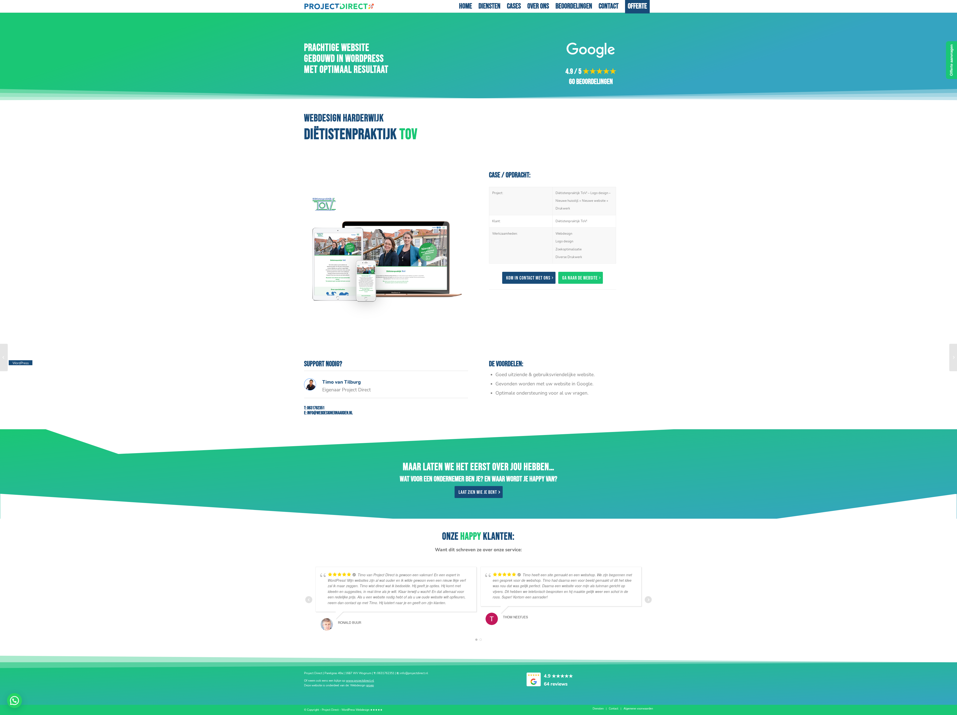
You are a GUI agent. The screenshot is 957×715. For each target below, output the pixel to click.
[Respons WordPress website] (953, 357)
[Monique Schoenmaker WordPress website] (4, 357)
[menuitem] (465, 6)
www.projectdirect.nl (360, 681)
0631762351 (315, 408)
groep (370, 685)
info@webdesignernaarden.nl (330, 413)
